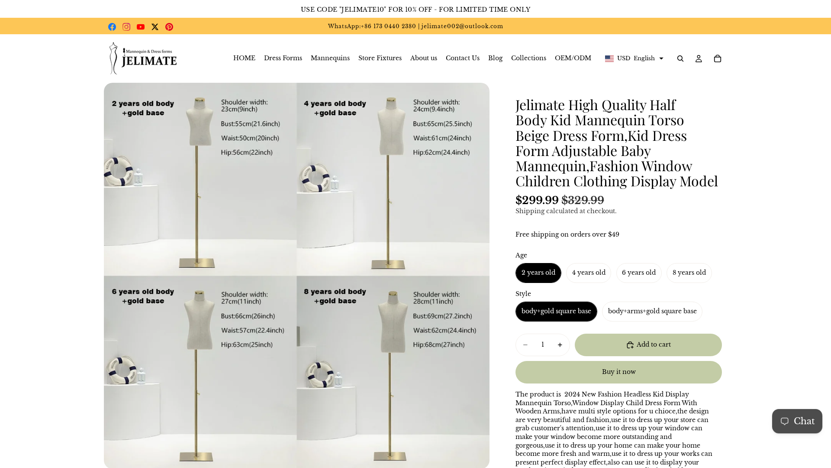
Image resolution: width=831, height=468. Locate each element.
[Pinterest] (169, 27)
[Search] (680, 58)
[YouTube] (141, 27)
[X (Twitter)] (155, 27)
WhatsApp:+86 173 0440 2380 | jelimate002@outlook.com (415, 26)
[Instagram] (126, 27)
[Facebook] (112, 27)
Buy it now (619, 372)
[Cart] (717, 58)
